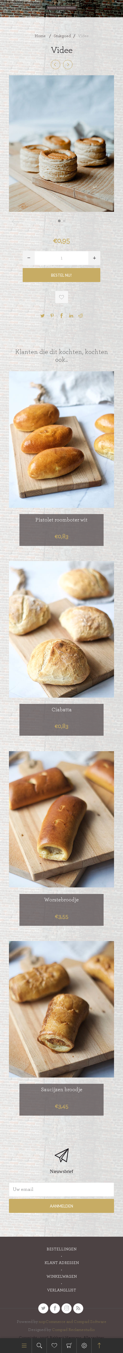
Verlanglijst (61, 1290)
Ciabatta (62, 709)
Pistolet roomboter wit (61, 520)
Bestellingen (61, 1249)
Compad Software (90, 1322)
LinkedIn (71, 315)
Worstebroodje (61, 900)
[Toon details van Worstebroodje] (61, 819)
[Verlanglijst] (54, 1345)
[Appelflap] (68, 64)
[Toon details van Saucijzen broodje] (61, 1009)
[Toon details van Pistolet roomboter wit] (61, 439)
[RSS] (78, 1308)
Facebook (61, 315)
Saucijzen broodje (61, 1089)
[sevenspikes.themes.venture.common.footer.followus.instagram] (66, 1308)
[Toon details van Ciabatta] (61, 629)
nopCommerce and (56, 1322)
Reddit (80, 315)
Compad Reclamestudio (73, 1330)
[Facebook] (55, 1308)
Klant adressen (61, 1263)
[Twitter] (43, 1308)
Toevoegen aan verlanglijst (61, 297)
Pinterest (52, 315)
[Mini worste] (55, 64)
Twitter (42, 315)
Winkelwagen (69, 1345)
